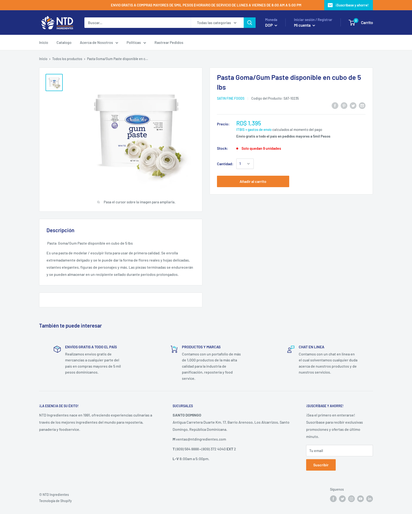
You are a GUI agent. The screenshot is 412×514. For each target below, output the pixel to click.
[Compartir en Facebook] (335, 105)
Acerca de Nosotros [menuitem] (96, 42)
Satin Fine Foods (230, 98)
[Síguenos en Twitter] (342, 498)
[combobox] (137, 22)
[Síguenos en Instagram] (351, 498)
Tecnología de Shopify (55, 501)
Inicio (43, 59)
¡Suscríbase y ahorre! (352, 5)
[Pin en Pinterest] (344, 105)
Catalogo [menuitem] (64, 42)
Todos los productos (67, 59)
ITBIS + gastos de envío (254, 129)
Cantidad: (225, 163)
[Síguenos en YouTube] (360, 498)
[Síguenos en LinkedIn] (369, 498)
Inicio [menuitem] (43, 42)
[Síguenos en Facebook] (333, 498)
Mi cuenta (302, 25)
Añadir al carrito (253, 181)
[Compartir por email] (362, 105)
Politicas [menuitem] (134, 42)
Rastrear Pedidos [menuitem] (168, 42)
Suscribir (321, 465)
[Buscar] (250, 22)
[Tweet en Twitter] (353, 105)
